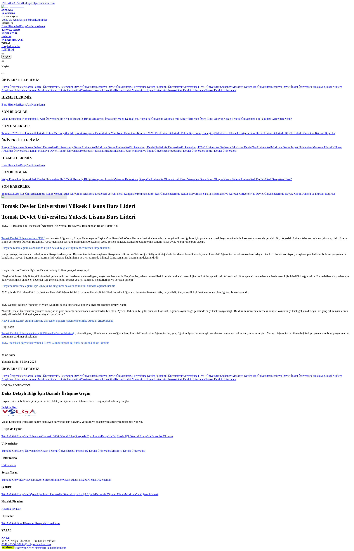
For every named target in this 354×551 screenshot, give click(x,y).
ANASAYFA (7, 9)
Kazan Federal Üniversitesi (41, 86)
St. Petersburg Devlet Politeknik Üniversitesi (156, 86)
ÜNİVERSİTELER (9, 33)
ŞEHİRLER (6, 36)
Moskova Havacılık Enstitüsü (98, 90)
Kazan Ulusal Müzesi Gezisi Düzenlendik (87, 479)
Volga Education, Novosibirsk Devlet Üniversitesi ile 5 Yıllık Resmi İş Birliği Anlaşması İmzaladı (58, 118)
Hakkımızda (8, 465)
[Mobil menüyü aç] (2, 53)
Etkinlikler (41, 19)
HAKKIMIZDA (8, 13)
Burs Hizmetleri (10, 26)
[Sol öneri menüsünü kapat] (2, 61)
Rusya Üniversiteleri (13, 86)
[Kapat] (2, 73)
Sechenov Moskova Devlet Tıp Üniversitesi (245, 86)
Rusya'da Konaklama (32, 26)
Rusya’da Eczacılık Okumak (156, 436)
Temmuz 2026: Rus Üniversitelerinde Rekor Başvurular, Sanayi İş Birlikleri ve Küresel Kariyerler (193, 133)
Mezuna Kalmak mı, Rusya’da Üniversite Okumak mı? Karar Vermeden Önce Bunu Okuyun (169, 118)
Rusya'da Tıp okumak (88, 436)
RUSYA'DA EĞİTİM (10, 29)
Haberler (15, 46)
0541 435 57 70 (10, 544)
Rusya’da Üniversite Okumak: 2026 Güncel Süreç (46, 436)
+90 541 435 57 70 (12, 3)
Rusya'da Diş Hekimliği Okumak (120, 436)
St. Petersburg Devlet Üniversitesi (76, 86)
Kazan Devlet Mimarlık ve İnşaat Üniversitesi (141, 90)
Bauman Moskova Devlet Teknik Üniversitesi (54, 90)
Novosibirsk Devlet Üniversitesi (186, 90)
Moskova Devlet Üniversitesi (113, 86)
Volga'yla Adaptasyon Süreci (18, 19)
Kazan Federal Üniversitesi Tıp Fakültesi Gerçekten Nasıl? (257, 118)
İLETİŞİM (7, 49)
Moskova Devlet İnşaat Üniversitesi (292, 86)
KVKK (5, 537)
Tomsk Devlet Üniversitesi (220, 90)
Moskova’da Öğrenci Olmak (141, 494)
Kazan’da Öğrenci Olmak (110, 494)
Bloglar (5, 46)
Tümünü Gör (9, 436)
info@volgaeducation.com (39, 3)
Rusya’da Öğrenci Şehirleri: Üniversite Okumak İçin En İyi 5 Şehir (56, 494)
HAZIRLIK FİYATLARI (12, 39)
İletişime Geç (9, 407)
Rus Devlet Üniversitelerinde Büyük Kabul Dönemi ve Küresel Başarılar (292, 133)
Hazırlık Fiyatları (11, 508)
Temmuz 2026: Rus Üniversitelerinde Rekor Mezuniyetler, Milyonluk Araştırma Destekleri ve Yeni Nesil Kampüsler (69, 133)
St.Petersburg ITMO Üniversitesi (201, 86)
